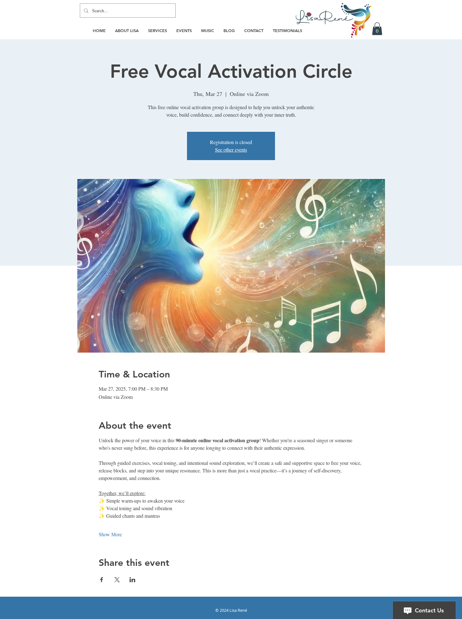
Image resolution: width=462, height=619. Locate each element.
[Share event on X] (117, 579)
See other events (231, 149)
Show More (110, 534)
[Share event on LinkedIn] (132, 579)
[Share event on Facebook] (102, 579)
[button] (377, 28)
